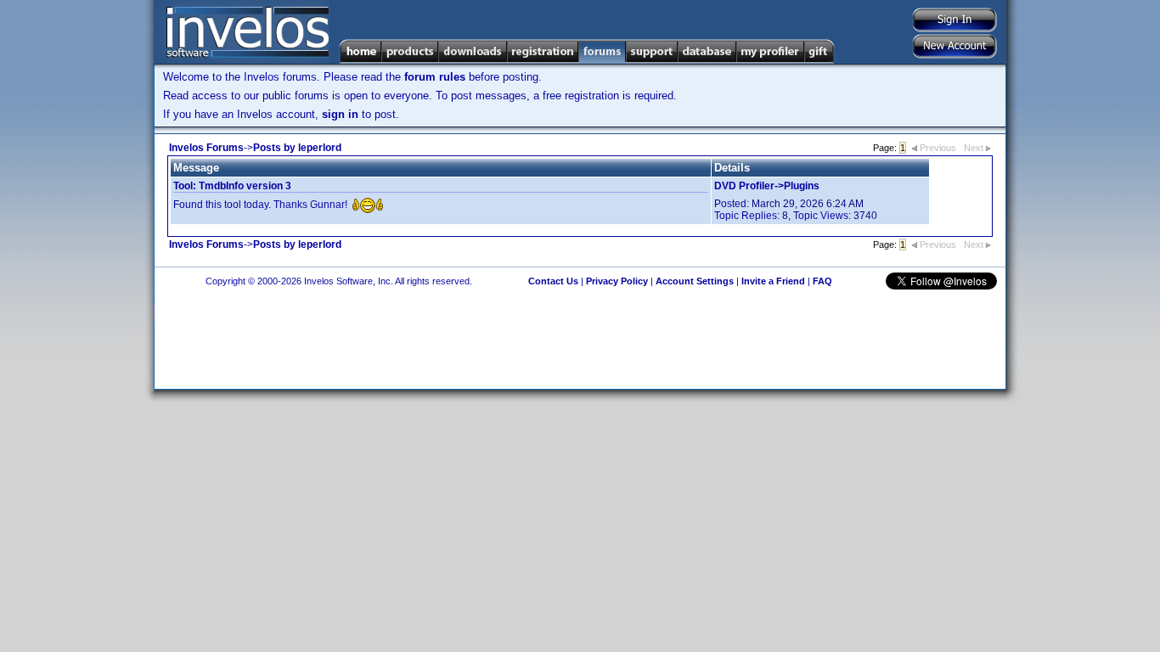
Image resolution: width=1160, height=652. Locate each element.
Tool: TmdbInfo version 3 (232, 186)
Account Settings (695, 281)
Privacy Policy (617, 281)
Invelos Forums (206, 148)
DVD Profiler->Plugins (766, 186)
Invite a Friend (773, 281)
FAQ (822, 281)
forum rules (434, 76)
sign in (340, 114)
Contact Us (553, 281)
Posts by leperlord (297, 148)
